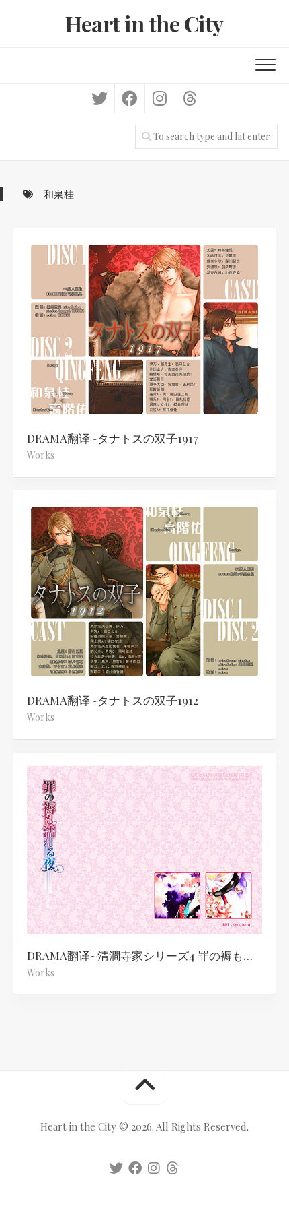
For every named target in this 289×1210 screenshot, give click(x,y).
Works (40, 455)
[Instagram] (159, 98)
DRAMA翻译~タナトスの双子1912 (112, 700)
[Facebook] (129, 98)
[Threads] (190, 98)
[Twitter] (99, 98)
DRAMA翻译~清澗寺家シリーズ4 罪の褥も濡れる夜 (151, 955)
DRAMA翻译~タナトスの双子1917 (112, 438)
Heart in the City (144, 23)
